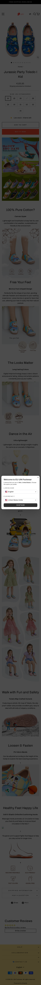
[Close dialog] (38, 477)
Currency (9, 496)
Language (9, 488)
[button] (20, 492)
